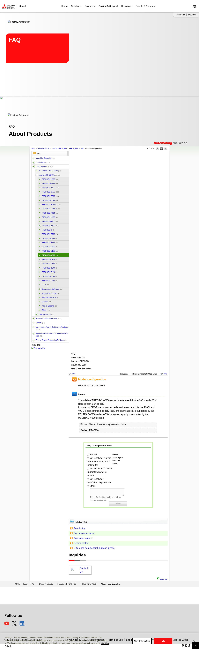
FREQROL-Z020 (49, 259)
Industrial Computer (45, 158)
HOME (17, 584)
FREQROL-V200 (76, 149)
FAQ (33, 149)
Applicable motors (83, 538)
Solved (93, 454)
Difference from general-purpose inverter (94, 548)
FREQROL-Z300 (49, 281)
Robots (40, 323)
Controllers (43, 162)
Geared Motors (46, 314)
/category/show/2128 (36, 175)
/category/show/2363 (39, 225)
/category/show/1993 (33, 162)
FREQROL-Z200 (49, 276)
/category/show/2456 (33, 333)
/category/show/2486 (33, 158)
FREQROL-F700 (50, 200)
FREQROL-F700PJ (51, 209)
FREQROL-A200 (50, 221)
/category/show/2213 (33, 327)
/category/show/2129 (36, 314)
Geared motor (81, 543)
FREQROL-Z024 (49, 264)
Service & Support (108, 6)
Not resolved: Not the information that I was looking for (99, 461)
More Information (142, 641)
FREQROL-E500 (50, 234)
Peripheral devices (50, 297)
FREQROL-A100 (50, 217)
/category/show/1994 (33, 166)
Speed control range (84, 533)
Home (64, 6)
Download (126, 6)
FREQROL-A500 (50, 226)
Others (46, 310)
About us (180, 15)
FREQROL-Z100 (49, 268)
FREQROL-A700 (50, 188)
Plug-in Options (49, 306)
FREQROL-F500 (50, 243)
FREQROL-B (48, 230)
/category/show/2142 (39, 289)
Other (92, 486)
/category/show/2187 (33, 323)
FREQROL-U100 (50, 251)
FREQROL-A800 (50, 179)
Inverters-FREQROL (60, 149)
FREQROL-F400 (49, 238)
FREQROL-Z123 (49, 272)
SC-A (45, 285)
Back (73, 374)
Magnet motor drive (50, 293)
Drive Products (43, 149)
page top (163, 578)
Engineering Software (52, 289)
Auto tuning (80, 528)
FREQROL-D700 (50, 192)
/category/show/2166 (33, 318)
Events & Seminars (146, 6)
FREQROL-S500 (50, 247)
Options (47, 302)
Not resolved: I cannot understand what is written (99, 472)
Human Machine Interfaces (48, 319)
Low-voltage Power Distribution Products (52, 328)
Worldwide (194, 6)
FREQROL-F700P (51, 205)
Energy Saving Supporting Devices (51, 340)
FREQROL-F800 (50, 183)
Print (165, 374)
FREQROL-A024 (50, 213)
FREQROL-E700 (50, 196)
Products (90, 6)
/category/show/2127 (36, 170)
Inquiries (192, 15)
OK (163, 641)
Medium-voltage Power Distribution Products (52, 334)
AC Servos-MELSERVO (50, 171)
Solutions (76, 6)
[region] (99, 641)
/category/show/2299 (33, 340)
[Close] (194, 641)
